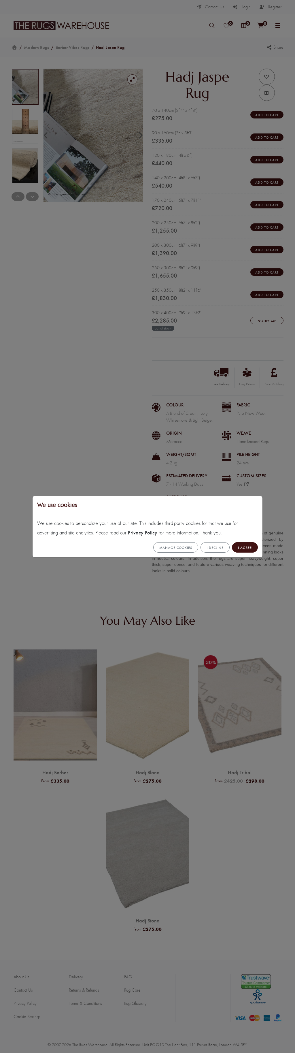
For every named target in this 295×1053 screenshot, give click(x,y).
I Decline (215, 547)
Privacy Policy (142, 532)
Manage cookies (175, 547)
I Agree (245, 547)
